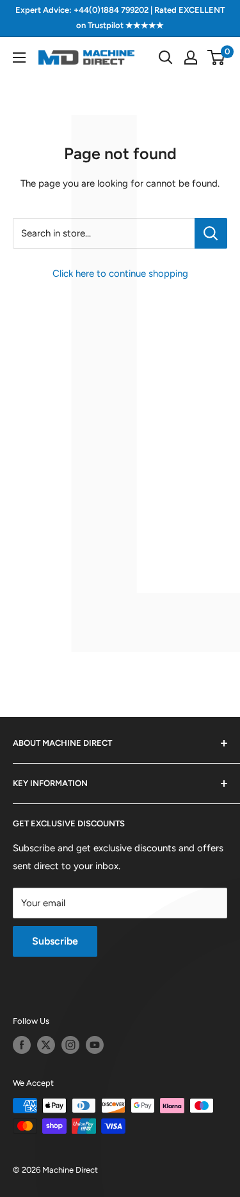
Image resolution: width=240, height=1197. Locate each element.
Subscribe (55, 941)
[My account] (190, 57)
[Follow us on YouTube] (95, 1045)
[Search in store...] (211, 233)
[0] (217, 57)
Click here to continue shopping (120, 273)
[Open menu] (19, 57)
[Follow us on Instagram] (70, 1045)
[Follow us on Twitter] (46, 1045)
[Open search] (166, 57)
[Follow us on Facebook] (22, 1045)
